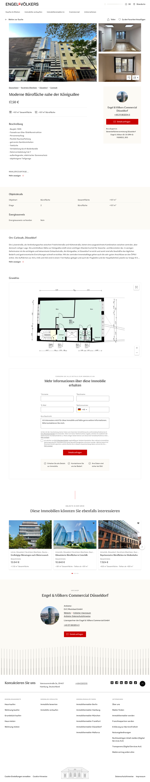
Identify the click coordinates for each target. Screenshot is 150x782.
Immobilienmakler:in (55, 12)
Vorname (44, 394)
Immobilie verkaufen (33, 12)
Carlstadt (53, 88)
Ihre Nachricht (46, 416)
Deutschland (13, 88)
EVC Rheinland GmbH (48, 434)
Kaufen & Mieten (13, 12)
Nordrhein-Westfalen (29, 88)
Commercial (74, 12)
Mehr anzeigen (45, 437)
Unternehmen (90, 12)
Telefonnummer (82, 405)
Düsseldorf (43, 88)
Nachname (81, 394)
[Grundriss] (129, 77)
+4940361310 (81, 683)
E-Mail (43, 405)
